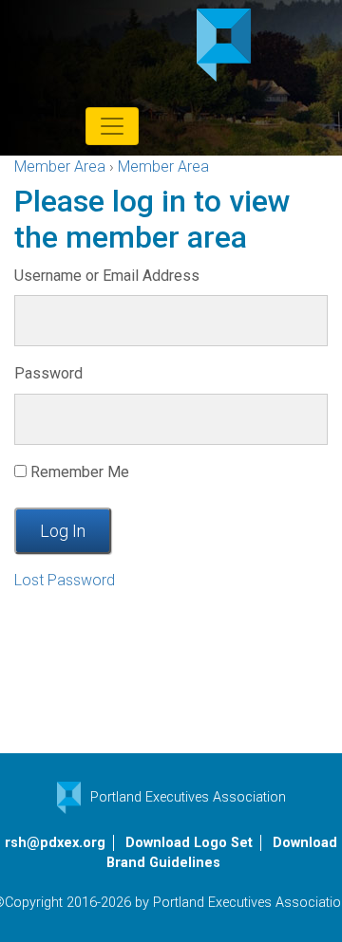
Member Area (59, 166)
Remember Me (78, 472)
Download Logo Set (189, 843)
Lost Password (64, 580)
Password (48, 373)
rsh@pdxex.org (55, 843)
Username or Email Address (107, 276)
